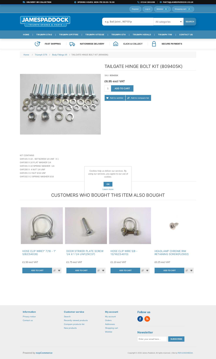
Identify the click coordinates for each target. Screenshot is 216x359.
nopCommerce (44, 353)
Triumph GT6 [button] (118, 34)
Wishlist (108, 332)
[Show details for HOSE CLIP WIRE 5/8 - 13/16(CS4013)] (130, 226)
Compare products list (74, 324)
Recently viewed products (76, 320)
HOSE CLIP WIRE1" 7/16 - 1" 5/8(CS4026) (39, 253)
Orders (108, 320)
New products (70, 328)
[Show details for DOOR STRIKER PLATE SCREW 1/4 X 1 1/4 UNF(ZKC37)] (86, 226)
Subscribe (176, 339)
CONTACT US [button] (186, 34)
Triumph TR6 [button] (165, 34)
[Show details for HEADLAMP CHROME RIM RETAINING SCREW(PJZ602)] (174, 226)
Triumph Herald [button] (142, 34)
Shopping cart (111, 328)
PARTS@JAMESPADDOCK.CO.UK (178, 2)
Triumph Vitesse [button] (94, 34)
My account (110, 316)
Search (190, 21)
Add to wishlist (116, 98)
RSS (147, 319)
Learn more (108, 189)
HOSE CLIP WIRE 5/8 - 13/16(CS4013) (123, 253)
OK (108, 184)
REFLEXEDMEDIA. (185, 353)
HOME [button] (26, 34)
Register (135, 9)
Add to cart (122, 88)
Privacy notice (29, 316)
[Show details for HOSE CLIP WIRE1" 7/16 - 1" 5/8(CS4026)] (42, 226)
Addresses (110, 324)
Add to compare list (140, 98)
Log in (147, 9)
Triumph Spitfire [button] (68, 34)
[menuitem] (27, 34)
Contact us (28, 320)
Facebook (140, 319)
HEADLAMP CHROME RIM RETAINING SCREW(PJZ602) (172, 253)
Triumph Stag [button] (44, 34)
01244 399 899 (148, 2)
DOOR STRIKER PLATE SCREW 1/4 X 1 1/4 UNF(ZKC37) (84, 253)
